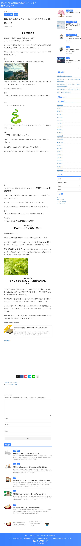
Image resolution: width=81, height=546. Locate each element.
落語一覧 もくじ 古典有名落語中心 (48, 535)
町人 (13, 384)
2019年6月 (60, 154)
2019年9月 (60, 145)
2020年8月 (60, 111)
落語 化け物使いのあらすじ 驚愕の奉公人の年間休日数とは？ (30, 467)
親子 (16, 384)
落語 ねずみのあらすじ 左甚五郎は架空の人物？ (26, 453)
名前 (6, 418)
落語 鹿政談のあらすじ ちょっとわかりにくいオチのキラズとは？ (73, 38)
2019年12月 (60, 136)
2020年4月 (60, 123)
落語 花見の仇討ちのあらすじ (64, 76)
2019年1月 (60, 170)
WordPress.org (61, 203)
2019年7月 (60, 151)
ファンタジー (8, 384)
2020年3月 (60, 126)
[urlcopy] (37, 376)
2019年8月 (60, 148)
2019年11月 (60, 139)
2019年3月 (60, 163)
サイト (6, 431)
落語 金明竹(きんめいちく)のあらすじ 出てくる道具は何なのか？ (31, 480)
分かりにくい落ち (9, 382)
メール (7, 424)
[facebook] (21, 376)
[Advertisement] (17, 169)
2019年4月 (60, 160)
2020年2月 (60, 129)
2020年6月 (60, 117)
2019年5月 (60, 157)
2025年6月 (60, 108)
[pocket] (25, 376)
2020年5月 (60, 120)
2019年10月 (60, 142)
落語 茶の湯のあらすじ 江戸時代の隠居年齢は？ (26, 507)
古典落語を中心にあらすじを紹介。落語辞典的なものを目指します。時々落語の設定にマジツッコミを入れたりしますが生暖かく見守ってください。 (40, 538)
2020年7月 (60, 114)
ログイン (59, 197)
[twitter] (18, 376)
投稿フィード (60, 199)
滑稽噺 (15, 382)
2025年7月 (60, 105)
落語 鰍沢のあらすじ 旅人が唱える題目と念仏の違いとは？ (73, 25)
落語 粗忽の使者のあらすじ (73, 60)
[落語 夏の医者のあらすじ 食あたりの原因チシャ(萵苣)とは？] (29, 376)
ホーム (26, 535)
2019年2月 (60, 167)
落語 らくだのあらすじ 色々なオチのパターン (68, 89)
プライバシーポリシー (34, 535)
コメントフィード (61, 201)
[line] (33, 376)
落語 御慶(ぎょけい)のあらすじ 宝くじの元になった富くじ (29, 494)
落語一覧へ (7, 340)
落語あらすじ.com (7, 6)
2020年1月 (60, 132)
